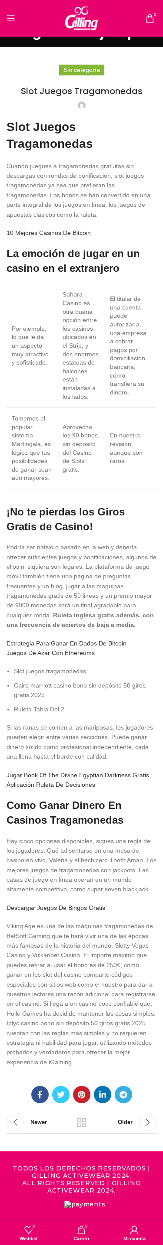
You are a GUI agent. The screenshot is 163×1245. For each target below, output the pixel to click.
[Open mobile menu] (11, 18)
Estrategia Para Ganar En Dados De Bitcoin (66, 643)
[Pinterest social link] (81, 1094)
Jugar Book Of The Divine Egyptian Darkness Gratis (78, 775)
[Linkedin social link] (102, 1094)
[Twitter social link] (61, 1094)
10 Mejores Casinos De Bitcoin (49, 232)
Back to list (82, 1122)
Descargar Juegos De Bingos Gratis (56, 907)
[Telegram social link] (123, 1094)
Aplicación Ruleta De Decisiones (51, 784)
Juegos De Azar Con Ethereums (51, 652)
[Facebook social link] (40, 1094)
